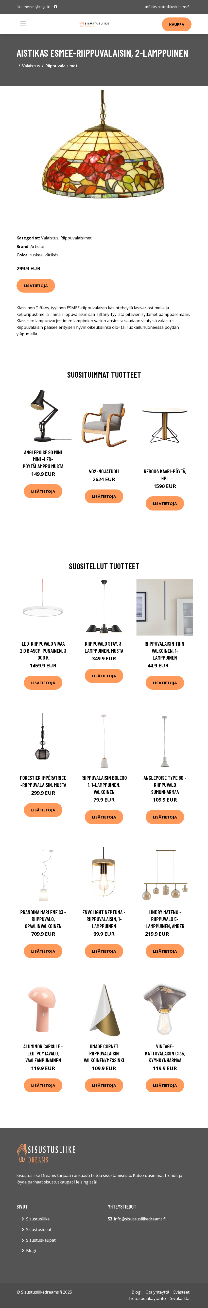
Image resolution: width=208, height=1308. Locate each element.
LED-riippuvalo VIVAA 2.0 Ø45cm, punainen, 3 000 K (43, 650)
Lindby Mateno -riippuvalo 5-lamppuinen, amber (165, 919)
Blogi (31, 1250)
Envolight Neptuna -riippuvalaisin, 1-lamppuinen (104, 919)
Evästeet (181, 1292)
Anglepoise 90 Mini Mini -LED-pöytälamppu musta (43, 459)
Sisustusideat (38, 1229)
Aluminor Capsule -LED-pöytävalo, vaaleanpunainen (43, 1053)
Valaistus (31, 66)
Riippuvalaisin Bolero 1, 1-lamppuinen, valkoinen (104, 784)
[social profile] (55, 7)
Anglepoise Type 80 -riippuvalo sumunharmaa (165, 784)
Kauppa (176, 24)
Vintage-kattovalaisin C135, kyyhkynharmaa (165, 1053)
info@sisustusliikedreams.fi (167, 6)
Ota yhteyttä (157, 1292)
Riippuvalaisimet (61, 66)
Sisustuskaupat (41, 1240)
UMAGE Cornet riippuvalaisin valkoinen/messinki (104, 1053)
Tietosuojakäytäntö (147, 1298)
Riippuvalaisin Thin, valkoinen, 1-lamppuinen (165, 650)
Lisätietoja (36, 285)
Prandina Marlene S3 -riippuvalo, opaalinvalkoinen (43, 919)
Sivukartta (179, 1298)
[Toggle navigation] (23, 24)
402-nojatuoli (104, 471)
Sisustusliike (38, 1219)
